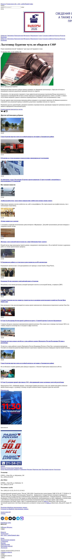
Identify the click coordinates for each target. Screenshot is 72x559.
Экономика (10, 35)
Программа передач (48, 469)
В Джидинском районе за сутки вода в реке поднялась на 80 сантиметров (24, 262)
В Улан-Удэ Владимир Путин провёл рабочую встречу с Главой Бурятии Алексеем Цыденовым (31, 320)
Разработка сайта (6, 522)
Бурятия (3, 109)
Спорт (40, 35)
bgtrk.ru (46, 501)
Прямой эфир (23, 4)
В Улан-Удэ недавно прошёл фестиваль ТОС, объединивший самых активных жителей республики (32, 382)
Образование (34, 35)
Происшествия (18, 35)
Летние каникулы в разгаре (9, 221)
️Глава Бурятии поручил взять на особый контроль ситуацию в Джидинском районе (27, 136)
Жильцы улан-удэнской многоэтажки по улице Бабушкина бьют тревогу (24, 241)
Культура (57, 35)
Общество (4, 35)
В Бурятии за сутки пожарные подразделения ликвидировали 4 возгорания (25, 158)
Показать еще (5, 390)
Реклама (29, 469)
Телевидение (10, 4)
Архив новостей (6, 512)
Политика (4, 37)
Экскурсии (57, 469)
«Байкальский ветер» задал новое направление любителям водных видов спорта (26, 200)
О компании (23, 469)
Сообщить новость (6, 552)
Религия (62, 35)
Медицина (26, 35)
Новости (3, 4)
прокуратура (14, 109)
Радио (2, 469)
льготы (20, 109)
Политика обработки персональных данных (14, 507)
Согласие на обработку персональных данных (14, 509)
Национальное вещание (12, 469)
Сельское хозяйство (48, 35)
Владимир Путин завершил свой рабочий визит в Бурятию (19, 281)
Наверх (3, 466)
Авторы (3, 513)
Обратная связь (36, 469)
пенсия (8, 109)
